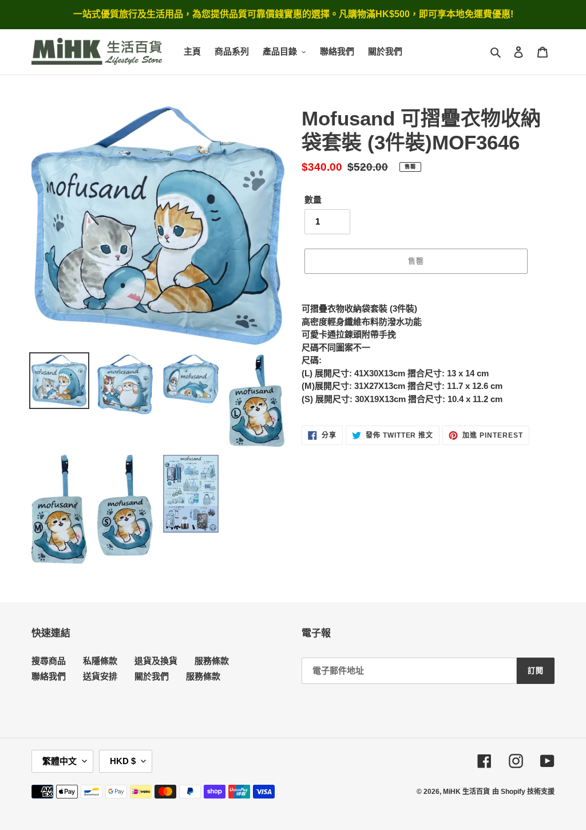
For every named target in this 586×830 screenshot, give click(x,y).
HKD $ (123, 761)
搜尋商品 (48, 661)
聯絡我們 (48, 676)
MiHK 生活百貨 (466, 792)
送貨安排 (100, 676)
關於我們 (151, 676)
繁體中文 (59, 761)
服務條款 (212, 661)
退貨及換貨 (155, 661)
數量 (313, 199)
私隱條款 (100, 661)
